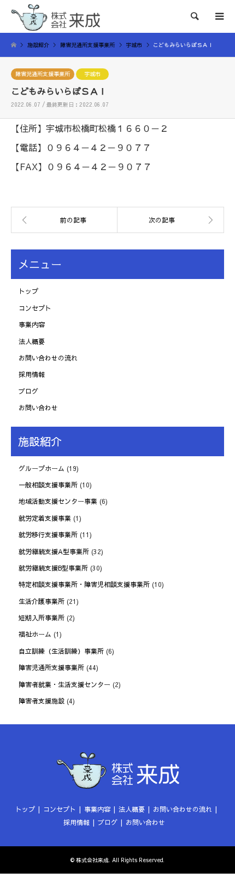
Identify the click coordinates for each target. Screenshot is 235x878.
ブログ (28, 391)
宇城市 (92, 74)
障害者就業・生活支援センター (64, 684)
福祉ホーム (35, 634)
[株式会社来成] (55, 16)
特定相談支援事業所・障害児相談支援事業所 (84, 584)
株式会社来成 (92, 860)
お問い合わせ (38, 407)
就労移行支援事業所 (48, 534)
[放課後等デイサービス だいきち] (64, 220)
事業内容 (32, 324)
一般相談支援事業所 (48, 484)
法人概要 (32, 341)
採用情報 (32, 374)
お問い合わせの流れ (48, 357)
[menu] (218, 16)
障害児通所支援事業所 (42, 74)
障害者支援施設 (41, 700)
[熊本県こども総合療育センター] (171, 220)
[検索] (194, 16)
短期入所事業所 (41, 617)
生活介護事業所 (41, 601)
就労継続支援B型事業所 (53, 567)
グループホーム (41, 468)
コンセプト (35, 308)
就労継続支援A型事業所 (54, 551)
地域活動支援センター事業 (58, 501)
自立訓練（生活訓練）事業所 (61, 651)
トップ (28, 291)
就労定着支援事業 (45, 518)
